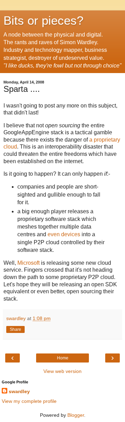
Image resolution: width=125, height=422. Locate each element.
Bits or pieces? (43, 20)
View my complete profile (29, 401)
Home (62, 358)
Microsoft (28, 263)
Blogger (75, 415)
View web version (62, 371)
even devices (64, 234)
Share (15, 329)
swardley (19, 391)
